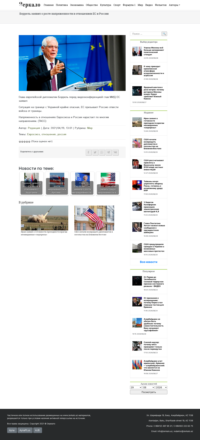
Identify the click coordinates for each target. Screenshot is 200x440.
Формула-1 (129, 4)
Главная (49, 4)
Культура (105, 4)
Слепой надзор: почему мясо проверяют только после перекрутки (153, 345)
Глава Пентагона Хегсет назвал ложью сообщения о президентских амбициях (154, 228)
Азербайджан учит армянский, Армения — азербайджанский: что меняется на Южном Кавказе (154, 365)
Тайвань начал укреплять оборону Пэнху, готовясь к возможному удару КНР (153, 186)
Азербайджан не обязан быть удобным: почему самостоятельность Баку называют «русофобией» (154, 325)
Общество (92, 4)
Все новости (148, 262)
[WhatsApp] (102, 152)
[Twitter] (95, 152)
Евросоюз (33, 134)
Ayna (11, 430)
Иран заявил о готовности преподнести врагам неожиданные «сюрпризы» (44, 233)
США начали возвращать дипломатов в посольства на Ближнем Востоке (93, 233)
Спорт (116, 4)
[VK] (115, 152)
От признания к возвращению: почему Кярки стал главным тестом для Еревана (154, 302)
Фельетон (161, 4)
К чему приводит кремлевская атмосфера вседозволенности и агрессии (154, 71)
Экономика (77, 4)
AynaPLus (24, 430)
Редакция (34, 128)
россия (62, 134)
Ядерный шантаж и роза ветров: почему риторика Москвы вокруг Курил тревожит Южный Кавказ (154, 93)
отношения (49, 134)
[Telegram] (109, 152)
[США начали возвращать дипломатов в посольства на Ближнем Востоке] (94, 217)
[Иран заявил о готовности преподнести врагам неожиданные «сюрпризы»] (44, 217)
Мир (140, 4)
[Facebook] (88, 152)
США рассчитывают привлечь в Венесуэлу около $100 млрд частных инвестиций (154, 165)
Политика (62, 4)
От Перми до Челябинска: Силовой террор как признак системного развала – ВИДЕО (154, 281)
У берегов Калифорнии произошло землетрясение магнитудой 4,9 (151, 206)
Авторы (173, 4)
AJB (37, 430)
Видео (149, 4)
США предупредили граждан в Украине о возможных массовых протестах (154, 247)
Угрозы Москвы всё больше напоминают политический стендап (154, 51)
